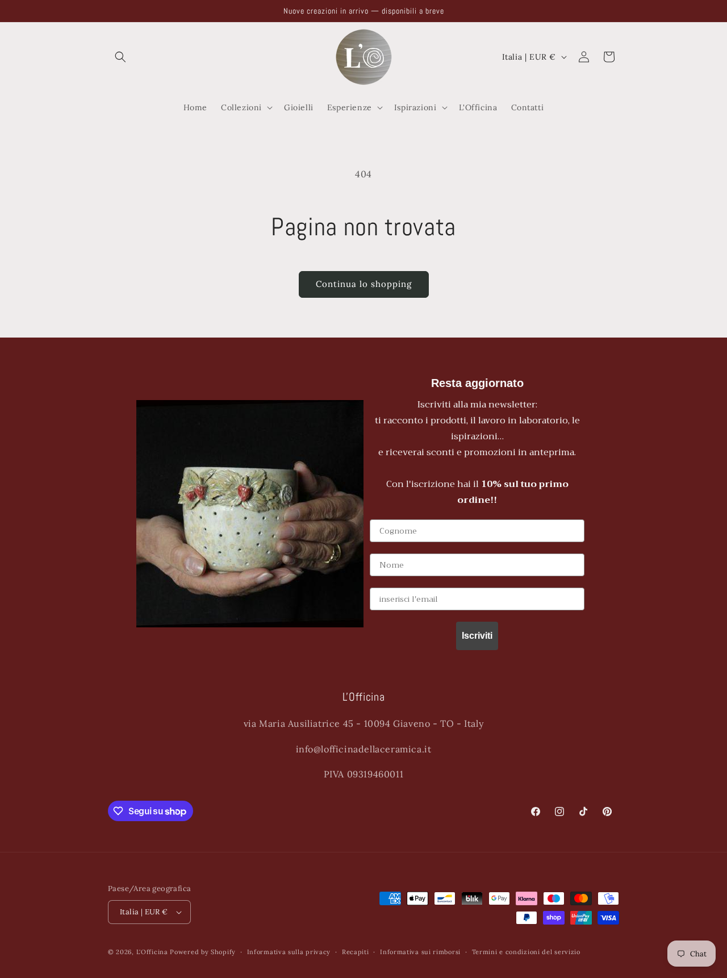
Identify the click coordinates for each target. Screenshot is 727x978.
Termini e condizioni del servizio (526, 952)
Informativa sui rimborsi (420, 952)
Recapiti (355, 952)
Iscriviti (477, 635)
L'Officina (152, 952)
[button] (120, 56)
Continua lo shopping (364, 283)
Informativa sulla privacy (289, 952)
